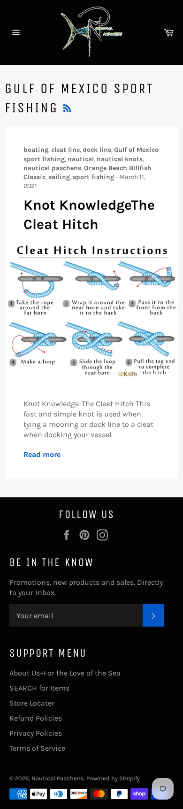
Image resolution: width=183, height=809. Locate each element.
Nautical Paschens (57, 778)
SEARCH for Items (39, 687)
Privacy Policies (35, 733)
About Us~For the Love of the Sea (65, 672)
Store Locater (31, 703)
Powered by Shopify (113, 778)
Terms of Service (37, 748)
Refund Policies (35, 718)
